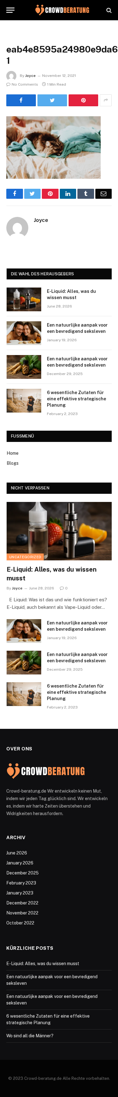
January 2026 (19, 862)
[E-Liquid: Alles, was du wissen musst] (24, 299)
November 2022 (22, 912)
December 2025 (22, 872)
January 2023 (19, 892)
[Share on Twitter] (52, 100)
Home (13, 453)
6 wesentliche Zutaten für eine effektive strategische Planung (76, 399)
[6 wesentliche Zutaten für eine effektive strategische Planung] (24, 401)
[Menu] (10, 10)
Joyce (30, 75)
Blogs (13, 463)
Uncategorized (25, 557)
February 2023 (21, 882)
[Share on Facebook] (21, 100)
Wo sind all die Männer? (29, 1035)
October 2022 (20, 922)
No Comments (25, 84)
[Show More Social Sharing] (106, 100)
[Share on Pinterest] (83, 100)
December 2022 (22, 902)
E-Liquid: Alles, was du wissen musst (42, 963)
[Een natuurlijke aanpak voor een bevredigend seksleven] (24, 333)
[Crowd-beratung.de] (62, 10)
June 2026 (16, 852)
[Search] (108, 10)
